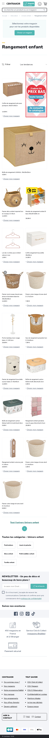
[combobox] (24, 10)
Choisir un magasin (24, 33)
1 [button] (24, 528)
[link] (36, 94)
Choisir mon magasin (11, 116)
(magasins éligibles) (36, 633)
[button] (18, 528)
